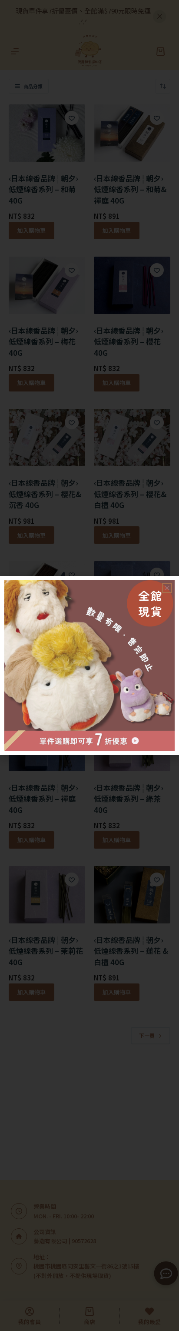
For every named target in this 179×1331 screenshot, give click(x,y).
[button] (167, 588)
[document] (89, 665)
